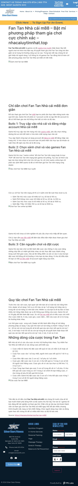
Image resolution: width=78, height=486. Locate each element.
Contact (51, 13)
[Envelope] (16, 458)
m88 (33, 114)
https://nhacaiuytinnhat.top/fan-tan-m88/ (31, 415)
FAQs (46, 13)
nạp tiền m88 (26, 238)
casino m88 (45, 132)
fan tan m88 (44, 314)
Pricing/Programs (41, 11)
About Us (28, 11)
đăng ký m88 (49, 138)
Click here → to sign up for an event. (39, 22)
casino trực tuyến (44, 48)
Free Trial (64, 11)
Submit (57, 470)
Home (22, 11)
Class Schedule (54, 11)
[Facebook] (11, 458)
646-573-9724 (30, 2)
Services (72, 11)
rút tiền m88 (24, 259)
